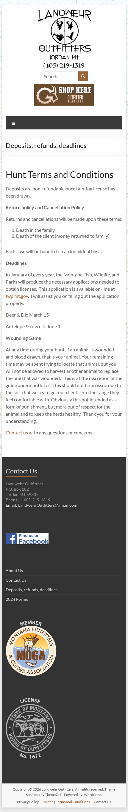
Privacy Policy (28, 802)
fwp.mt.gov (17, 296)
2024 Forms (17, 599)
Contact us (17, 432)
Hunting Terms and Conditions (66, 802)
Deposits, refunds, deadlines (31, 589)
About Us (14, 570)
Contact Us (16, 580)
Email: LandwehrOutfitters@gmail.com (41, 505)
